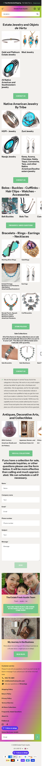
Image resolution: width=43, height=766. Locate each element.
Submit (37, 14)
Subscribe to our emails (10, 732)
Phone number (7, 518)
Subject (4, 530)
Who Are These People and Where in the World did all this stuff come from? (20, 608)
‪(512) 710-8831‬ (9, 678)
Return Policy (6, 694)
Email (4, 507)
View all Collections (21, 453)
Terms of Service (7, 703)
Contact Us (20, 96)
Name (4, 483)
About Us (5, 716)
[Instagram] (3, 724)
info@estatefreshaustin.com (15, 681)
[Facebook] (7, 724)
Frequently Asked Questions (12, 712)
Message (5, 542)
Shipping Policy (7, 689)
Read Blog (21, 654)
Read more (36, 3)
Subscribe (37, 737)
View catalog (3, 9)
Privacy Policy (7, 698)
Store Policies (21, 326)
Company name (7, 495)
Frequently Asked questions (21, 225)
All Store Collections (9, 707)
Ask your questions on (16, 684)
